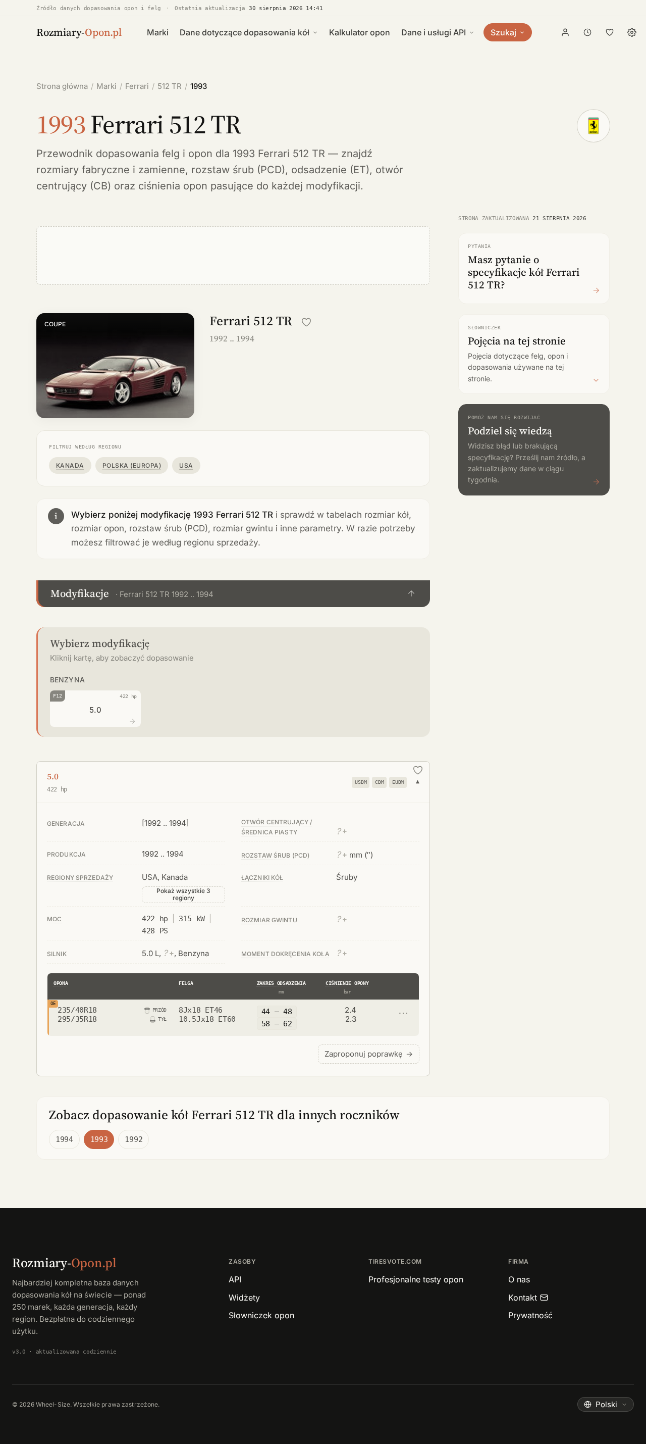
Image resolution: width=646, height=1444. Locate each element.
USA (186, 465)
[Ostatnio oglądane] (587, 32)
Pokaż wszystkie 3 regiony (183, 894)
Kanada (70, 465)
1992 (133, 1139)
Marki (158, 32)
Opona (60, 983)
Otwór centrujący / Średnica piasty (276, 826)
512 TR (169, 86)
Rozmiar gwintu (269, 920)
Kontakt (522, 1297)
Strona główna (62, 86)
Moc (54, 919)
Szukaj (503, 32)
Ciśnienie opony (347, 983)
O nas (519, 1279)
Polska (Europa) (131, 465)
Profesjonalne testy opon (415, 1279)
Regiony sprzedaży (80, 877)
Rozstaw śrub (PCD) (275, 855)
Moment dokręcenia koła (285, 954)
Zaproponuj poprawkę (369, 1054)
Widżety (244, 1297)
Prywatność (530, 1315)
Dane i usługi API (433, 32)
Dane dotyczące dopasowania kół (244, 32)
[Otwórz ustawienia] (632, 32)
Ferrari (137, 86)
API (235, 1279)
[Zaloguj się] (565, 32)
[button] (233, 593)
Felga (186, 983)
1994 (64, 1139)
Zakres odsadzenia (281, 983)
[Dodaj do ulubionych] (306, 322)
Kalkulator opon (359, 32)
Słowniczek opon (261, 1315)
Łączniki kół (262, 877)
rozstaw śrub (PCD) (238, 170)
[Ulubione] (610, 32)
